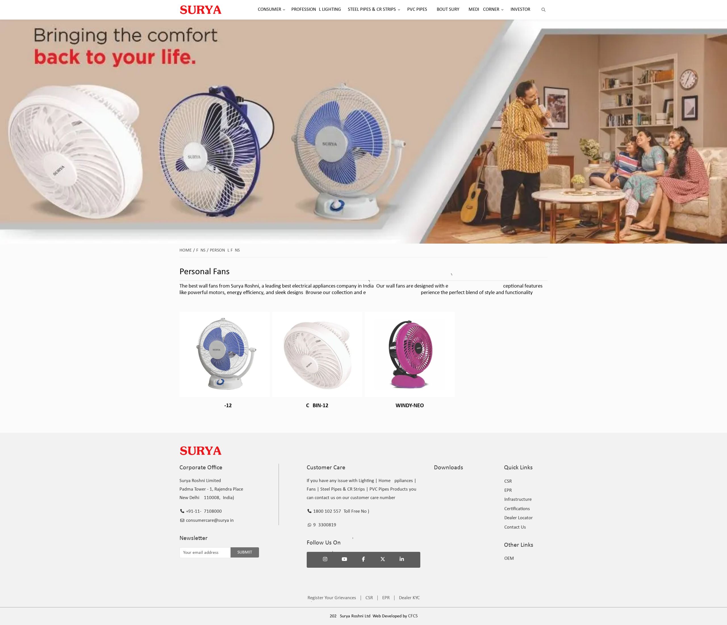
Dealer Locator (518, 518)
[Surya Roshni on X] (382, 560)
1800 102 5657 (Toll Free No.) (340, 511)
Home (187, 250)
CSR (508, 481)
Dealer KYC (409, 598)
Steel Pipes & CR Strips (342, 489)
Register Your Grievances (332, 598)
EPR (508, 490)
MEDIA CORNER (484, 9)
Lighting (366, 480)
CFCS (413, 616)
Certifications (517, 508)
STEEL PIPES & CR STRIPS (372, 9)
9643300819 (324, 525)
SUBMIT (244, 552)
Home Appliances (396, 480)
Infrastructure (518, 499)
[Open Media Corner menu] (502, 9)
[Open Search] (543, 10)
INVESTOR (520, 9)
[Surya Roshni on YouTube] (344, 560)
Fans (202, 250)
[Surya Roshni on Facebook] (363, 560)
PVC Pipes (379, 489)
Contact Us (515, 527)
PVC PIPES (417, 9)
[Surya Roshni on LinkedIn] (401, 560)
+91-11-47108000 (203, 511)
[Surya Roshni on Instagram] (325, 560)
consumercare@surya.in (209, 520)
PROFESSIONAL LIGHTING (316, 9)
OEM (509, 558)
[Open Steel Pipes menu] (399, 9)
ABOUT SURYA (448, 9)
